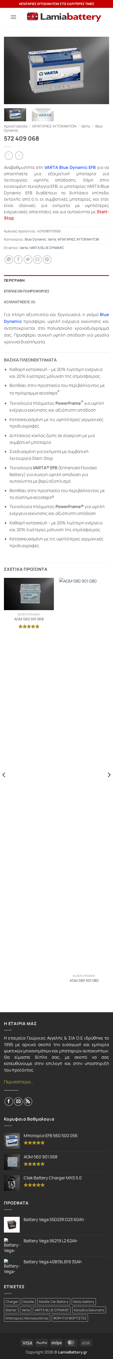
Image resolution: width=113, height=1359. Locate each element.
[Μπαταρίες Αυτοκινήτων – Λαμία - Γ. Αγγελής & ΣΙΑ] (64, 17)
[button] (13, 16)
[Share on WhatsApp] (8, 259)
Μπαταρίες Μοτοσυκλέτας (27, 1318)
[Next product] (9, 155)
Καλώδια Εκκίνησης (89, 1310)
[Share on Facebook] (18, 259)
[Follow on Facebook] (8, 1101)
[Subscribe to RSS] (28, 1101)
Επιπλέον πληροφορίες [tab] (26, 291)
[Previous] (12, 70)
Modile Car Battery (54, 1301)
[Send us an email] (18, 1101)
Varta (85, 126)
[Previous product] (19, 155)
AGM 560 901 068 (29, 619)
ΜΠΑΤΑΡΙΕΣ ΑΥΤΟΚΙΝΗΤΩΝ (54, 126)
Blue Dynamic (35, 239)
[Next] (100, 70)
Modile (28, 1301)
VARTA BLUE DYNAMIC (46, 247)
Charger (12, 1301)
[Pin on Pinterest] (47, 259)
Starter (11, 1310)
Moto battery (83, 1301)
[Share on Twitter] (28, 259)
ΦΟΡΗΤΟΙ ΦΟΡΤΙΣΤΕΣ (69, 1318)
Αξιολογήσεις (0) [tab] (19, 302)
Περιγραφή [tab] (14, 280)
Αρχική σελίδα (15, 126)
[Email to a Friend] (37, 259)
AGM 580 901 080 (84, 980)
